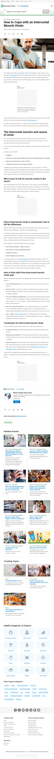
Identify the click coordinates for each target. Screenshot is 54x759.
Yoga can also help (20, 314)
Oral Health (27, 692)
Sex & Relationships (36, 695)
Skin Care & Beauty (33, 578)
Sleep (44, 695)
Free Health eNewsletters (9, 733)
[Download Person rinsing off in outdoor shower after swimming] (39, 570)
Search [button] (46, 11)
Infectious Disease (14, 692)
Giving (5, 725)
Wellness (27, 675)
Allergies (13, 685)
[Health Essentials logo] (22, 6)
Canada (12, 1)
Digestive (34, 688)
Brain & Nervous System (16, 449)
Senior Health (14, 484)
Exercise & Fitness (43, 638)
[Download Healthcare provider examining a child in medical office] (15, 440)
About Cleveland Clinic (8, 722)
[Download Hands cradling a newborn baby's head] (39, 440)
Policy (26, 111)
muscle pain (13, 75)
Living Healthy (11, 19)
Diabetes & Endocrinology (25, 688)
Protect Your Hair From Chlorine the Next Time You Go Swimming (39, 582)
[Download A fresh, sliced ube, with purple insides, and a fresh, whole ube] (15, 570)
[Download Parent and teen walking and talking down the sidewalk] (15, 537)
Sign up (17, 401)
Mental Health (43, 650)
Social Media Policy (32, 725)
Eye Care (6, 692)
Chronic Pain (32, 685)
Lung (22, 692)
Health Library (7, 731)
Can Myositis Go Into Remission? (11, 548)
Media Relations (7, 736)
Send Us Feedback (32, 720)
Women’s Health (43, 675)
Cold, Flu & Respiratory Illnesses (11, 688)
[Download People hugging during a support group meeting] (39, 476)
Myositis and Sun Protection (38, 548)
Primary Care (17, 19)
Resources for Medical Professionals (12, 734)
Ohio (30, 1)
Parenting (34, 692)
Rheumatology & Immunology (41, 484)
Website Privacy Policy (33, 731)
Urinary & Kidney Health (9, 699)
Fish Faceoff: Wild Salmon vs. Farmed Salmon (14, 610)
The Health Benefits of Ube (13, 581)
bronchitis (21, 73)
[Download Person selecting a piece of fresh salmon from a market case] (15, 599)
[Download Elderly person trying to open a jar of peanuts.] (15, 476)
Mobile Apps (6, 743)
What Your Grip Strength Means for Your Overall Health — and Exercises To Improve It (14, 488)
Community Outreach (8, 727)
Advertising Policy (32, 724)
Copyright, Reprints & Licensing (34, 727)
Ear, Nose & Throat (42, 688)
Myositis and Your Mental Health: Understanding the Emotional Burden (37, 488)
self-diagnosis (25, 259)
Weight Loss (18, 699)
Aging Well (7, 685)
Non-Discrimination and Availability (35, 734)
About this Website (32, 722)
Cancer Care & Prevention (23, 685)
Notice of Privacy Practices (34, 733)
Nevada (26, 1)
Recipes (6, 695)
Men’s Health (27, 650)
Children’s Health (27, 638)
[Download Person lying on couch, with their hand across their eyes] (15, 506)
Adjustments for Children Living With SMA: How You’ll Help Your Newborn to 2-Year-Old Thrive (14, 453)
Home (5, 720)
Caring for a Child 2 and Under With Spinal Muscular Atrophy (39, 451)
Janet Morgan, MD (32, 120)
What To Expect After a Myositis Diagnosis (36, 517)
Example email (16, 398)
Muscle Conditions (8, 422)
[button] (51, 6)
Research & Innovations (9, 729)
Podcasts (6, 744)
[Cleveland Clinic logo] (8, 6)
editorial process (21, 416)
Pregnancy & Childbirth (43, 692)
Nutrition (7, 578)
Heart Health (11, 650)
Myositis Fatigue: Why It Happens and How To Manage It (14, 517)
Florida (17, 1)
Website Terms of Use (33, 729)
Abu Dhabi (8, 1)
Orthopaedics (27, 663)
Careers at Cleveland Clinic (9, 724)
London (21, 1)
